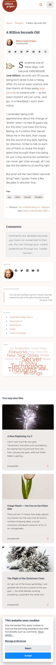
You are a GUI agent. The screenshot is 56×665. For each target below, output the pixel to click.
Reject (28, 648)
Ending (43, 348)
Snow (46, 358)
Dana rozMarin (16, 321)
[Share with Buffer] (39, 51)
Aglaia (12, 329)
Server (32, 359)
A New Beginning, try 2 (19, 436)
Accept (28, 655)
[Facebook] (16, 271)
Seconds (27, 197)
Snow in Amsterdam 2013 (35, 210)
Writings (32, 373)
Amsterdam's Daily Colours (21, 317)
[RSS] (38, 271)
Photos (44, 355)
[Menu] (50, 4)
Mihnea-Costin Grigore (26, 41)
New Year (16, 355)
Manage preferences (15, 641)
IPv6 (45, 352)
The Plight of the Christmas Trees (25, 578)
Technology (28, 366)
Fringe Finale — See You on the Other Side (27, 507)
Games (39, 352)
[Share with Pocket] (45, 51)
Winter (18, 373)
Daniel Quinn (15, 325)
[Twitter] (21, 271)
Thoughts (38, 197)
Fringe (32, 352)
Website (43, 369)
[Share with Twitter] (15, 51)
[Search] (41, 4)
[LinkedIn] (27, 271)
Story (31, 362)
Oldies (17, 197)
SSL (21, 362)
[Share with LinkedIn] (33, 51)
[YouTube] (33, 271)
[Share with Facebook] (9, 51)
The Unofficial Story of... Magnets (34, 207)
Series (18, 359)
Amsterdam (22, 348)
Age (9, 197)
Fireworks (18, 352)
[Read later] (48, 466)
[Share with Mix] (27, 51)
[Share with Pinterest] (21, 51)
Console (35, 348)
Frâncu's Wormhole (18, 333)
